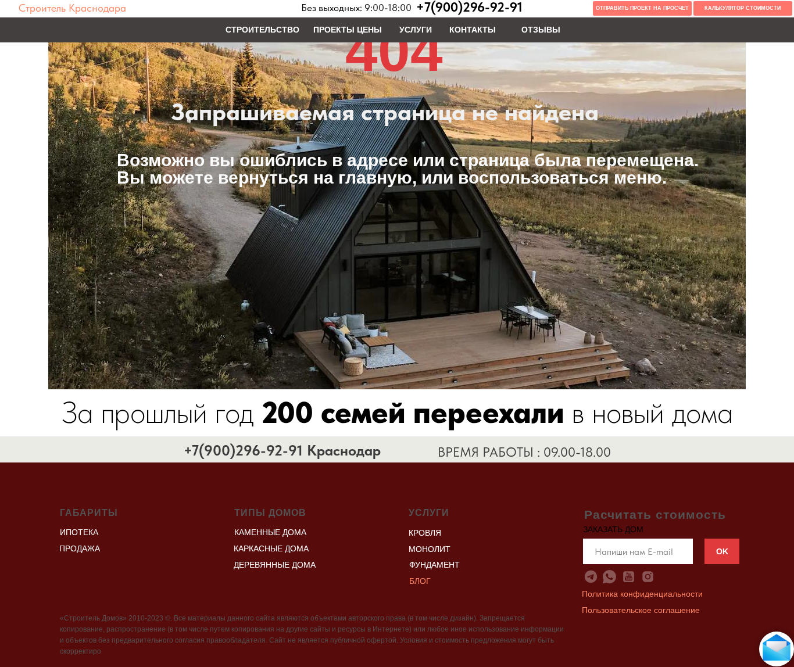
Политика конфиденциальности (642, 593)
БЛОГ (420, 581)
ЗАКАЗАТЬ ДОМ (613, 529)
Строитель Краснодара (72, 8)
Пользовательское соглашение (641, 610)
